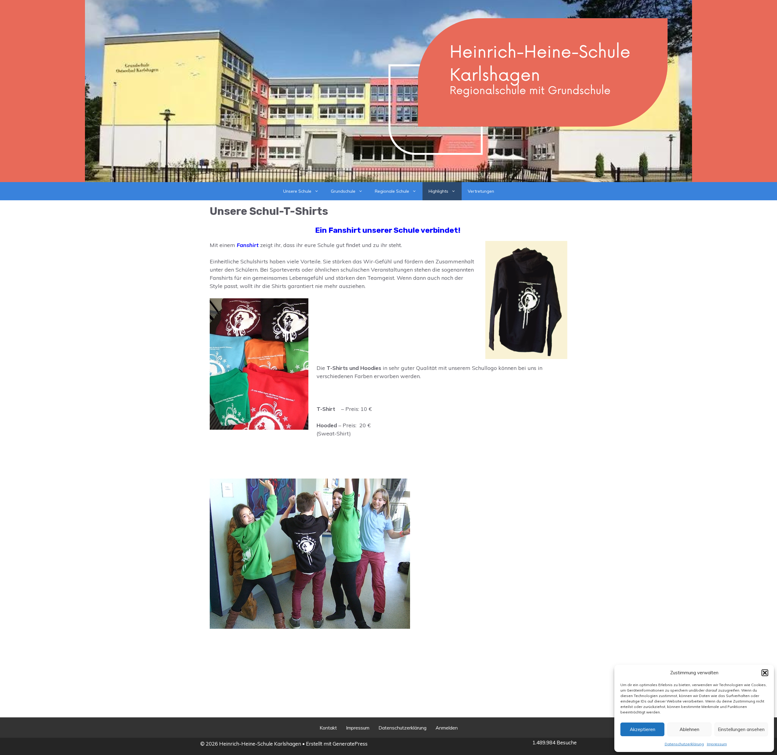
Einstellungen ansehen (741, 729)
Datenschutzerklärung (684, 744)
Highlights (438, 191)
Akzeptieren (642, 729)
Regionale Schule (392, 191)
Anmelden (447, 728)
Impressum (717, 744)
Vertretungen (481, 191)
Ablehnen (689, 729)
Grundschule (343, 191)
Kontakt (328, 728)
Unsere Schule (297, 191)
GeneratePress (350, 743)
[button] (765, 673)
